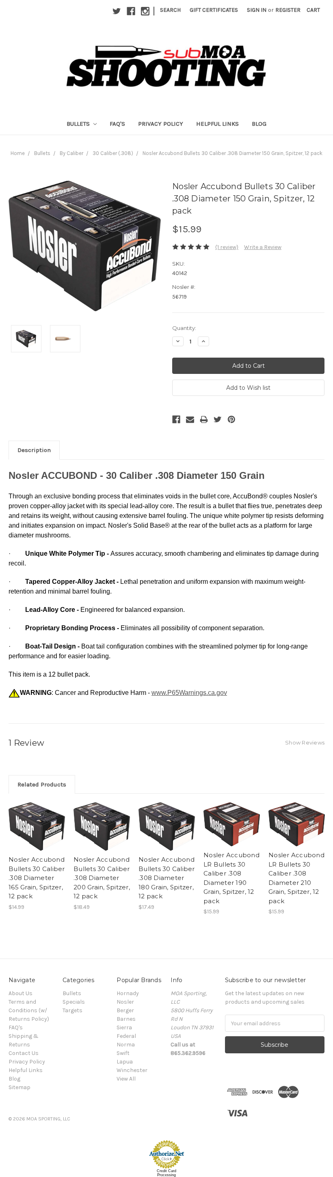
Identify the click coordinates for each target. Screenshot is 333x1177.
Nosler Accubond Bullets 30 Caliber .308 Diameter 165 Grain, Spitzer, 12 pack (37, 878)
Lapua (125, 1061)
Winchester (132, 1070)
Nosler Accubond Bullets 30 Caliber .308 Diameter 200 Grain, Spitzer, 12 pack (102, 878)
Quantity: (184, 328)
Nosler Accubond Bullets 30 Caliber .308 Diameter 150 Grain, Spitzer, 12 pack (232, 153)
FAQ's (117, 123)
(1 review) (226, 247)
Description (34, 450)
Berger (125, 1010)
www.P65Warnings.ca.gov (189, 692)
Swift (123, 1053)
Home (18, 153)
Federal (126, 1036)
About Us (20, 993)
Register (288, 10)
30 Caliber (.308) (113, 153)
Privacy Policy (160, 123)
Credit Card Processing (166, 1173)
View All (126, 1078)
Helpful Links (217, 123)
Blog (259, 123)
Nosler (125, 1001)
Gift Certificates (214, 10)
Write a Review (262, 247)
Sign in (256, 10)
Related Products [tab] (41, 784)
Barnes (126, 1018)
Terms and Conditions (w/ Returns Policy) (29, 1010)
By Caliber (71, 153)
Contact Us (24, 1053)
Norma (126, 1044)
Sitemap (19, 1087)
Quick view (37, 819)
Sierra (124, 1027)
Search (170, 10)
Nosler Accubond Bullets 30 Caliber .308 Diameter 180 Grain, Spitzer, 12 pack (166, 878)
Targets (72, 1010)
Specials (74, 1001)
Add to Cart (37, 833)
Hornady (128, 993)
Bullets (79, 123)
